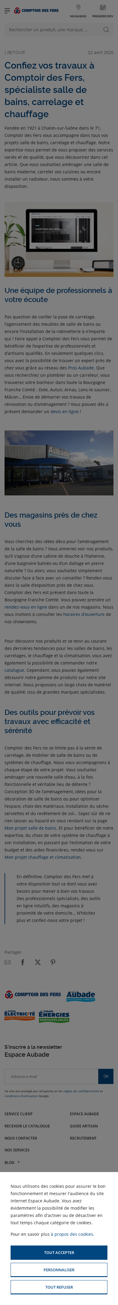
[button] (59, 1253)
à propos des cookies (72, 1234)
